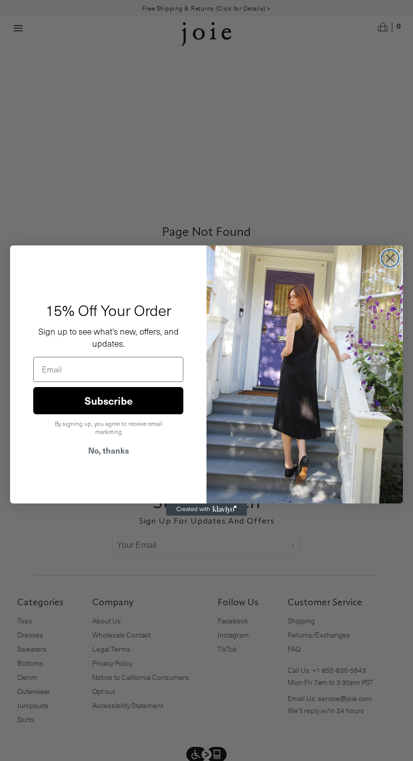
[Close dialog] (390, 258)
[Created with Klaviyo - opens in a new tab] (206, 509)
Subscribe (108, 401)
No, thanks (108, 450)
